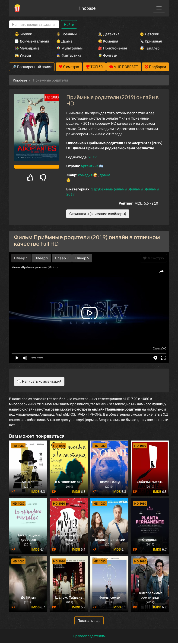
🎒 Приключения (112, 48)
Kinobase (86, 8)
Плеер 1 (21, 258)
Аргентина (90, 166)
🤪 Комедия (108, 41)
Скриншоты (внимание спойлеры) (97, 214)
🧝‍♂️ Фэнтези (107, 55)
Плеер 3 (62, 258)
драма (105, 175)
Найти (69, 24)
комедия (85, 175)
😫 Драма (64, 41)
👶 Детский (149, 34)
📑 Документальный (29, 41)
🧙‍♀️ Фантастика (68, 55)
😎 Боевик (23, 34)
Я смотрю (155, 258)
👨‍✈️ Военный (66, 34)
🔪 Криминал (151, 41)
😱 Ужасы (23, 55)
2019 (92, 157)
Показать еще (89, 620)
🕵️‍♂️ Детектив (108, 34)
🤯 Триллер (149, 48)
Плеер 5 (82, 258)
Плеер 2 (41, 258)
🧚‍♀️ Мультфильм (69, 48)
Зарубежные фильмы (109, 189)
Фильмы (136, 189)
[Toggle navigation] (159, 8)
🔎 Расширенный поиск (32, 67)
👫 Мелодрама (27, 48)
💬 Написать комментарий (39, 381)
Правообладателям (89, 636)
